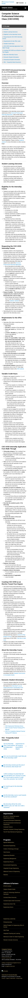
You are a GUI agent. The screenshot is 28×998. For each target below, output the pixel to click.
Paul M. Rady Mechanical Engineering (12, 832)
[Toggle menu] (25, 8)
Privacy (3, 978)
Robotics (5, 874)
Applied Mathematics (8, 842)
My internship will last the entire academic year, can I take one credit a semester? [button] (14, 805)
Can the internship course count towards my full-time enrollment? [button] (15, 796)
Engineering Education (9, 855)
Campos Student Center (9, 889)
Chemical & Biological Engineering (11, 820)
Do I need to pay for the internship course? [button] (13, 787)
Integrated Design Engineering (11, 868)
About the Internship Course (11, 54)
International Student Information (12, 59)
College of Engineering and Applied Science (9, 9)
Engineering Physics (8, 861)
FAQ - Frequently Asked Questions (12, 62)
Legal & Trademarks (10, 978)
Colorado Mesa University (9, 897)
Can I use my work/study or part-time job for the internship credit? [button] (15, 757)
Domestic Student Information (11, 57)
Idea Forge (6, 930)
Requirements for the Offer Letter (12, 41)
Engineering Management (9, 858)
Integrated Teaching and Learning (11, 933)
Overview (6, 29)
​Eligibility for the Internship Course (12, 34)
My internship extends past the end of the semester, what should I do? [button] (14, 765)
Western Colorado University (10, 940)
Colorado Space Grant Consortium (11, 900)
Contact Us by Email (6, 958)
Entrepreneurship (7, 922)
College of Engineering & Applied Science (11, 962)
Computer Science (7, 7)
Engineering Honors (8, 907)
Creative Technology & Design (11, 849)
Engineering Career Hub (9, 904)
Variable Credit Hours (9, 43)
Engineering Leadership (9, 919)
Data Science (6, 852)
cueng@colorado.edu (10, 966)
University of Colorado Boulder (9, 975)
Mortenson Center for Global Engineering (13, 936)
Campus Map (19, 978)
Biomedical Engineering (9, 845)
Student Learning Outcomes (11, 32)
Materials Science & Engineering (11, 871)
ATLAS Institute (7, 886)
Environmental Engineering (10, 865)
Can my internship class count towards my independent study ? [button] (15, 746)
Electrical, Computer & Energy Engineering (13, 829)
